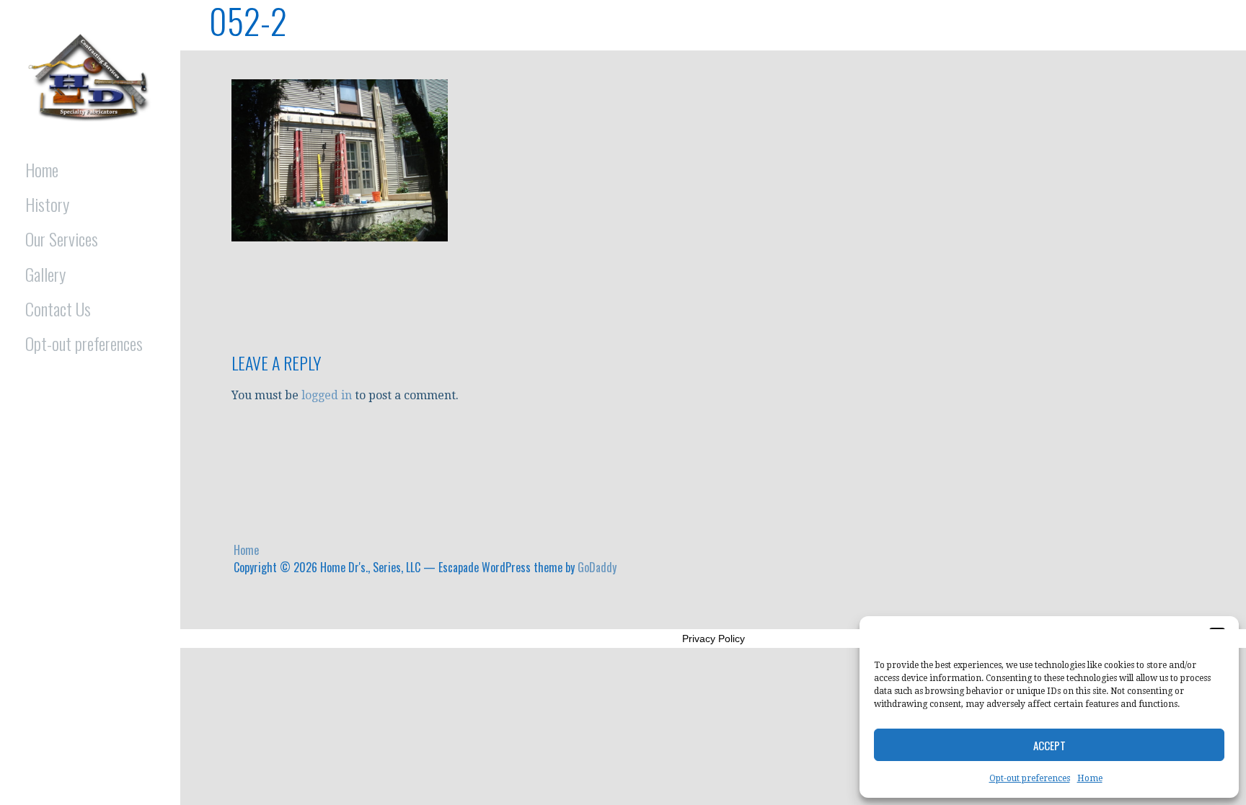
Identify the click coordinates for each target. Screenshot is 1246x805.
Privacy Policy (713, 638)
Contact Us (58, 308)
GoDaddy (597, 567)
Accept (1049, 745)
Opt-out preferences (1029, 778)
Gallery (45, 274)
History (47, 204)
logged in (326, 395)
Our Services (61, 239)
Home (1090, 778)
